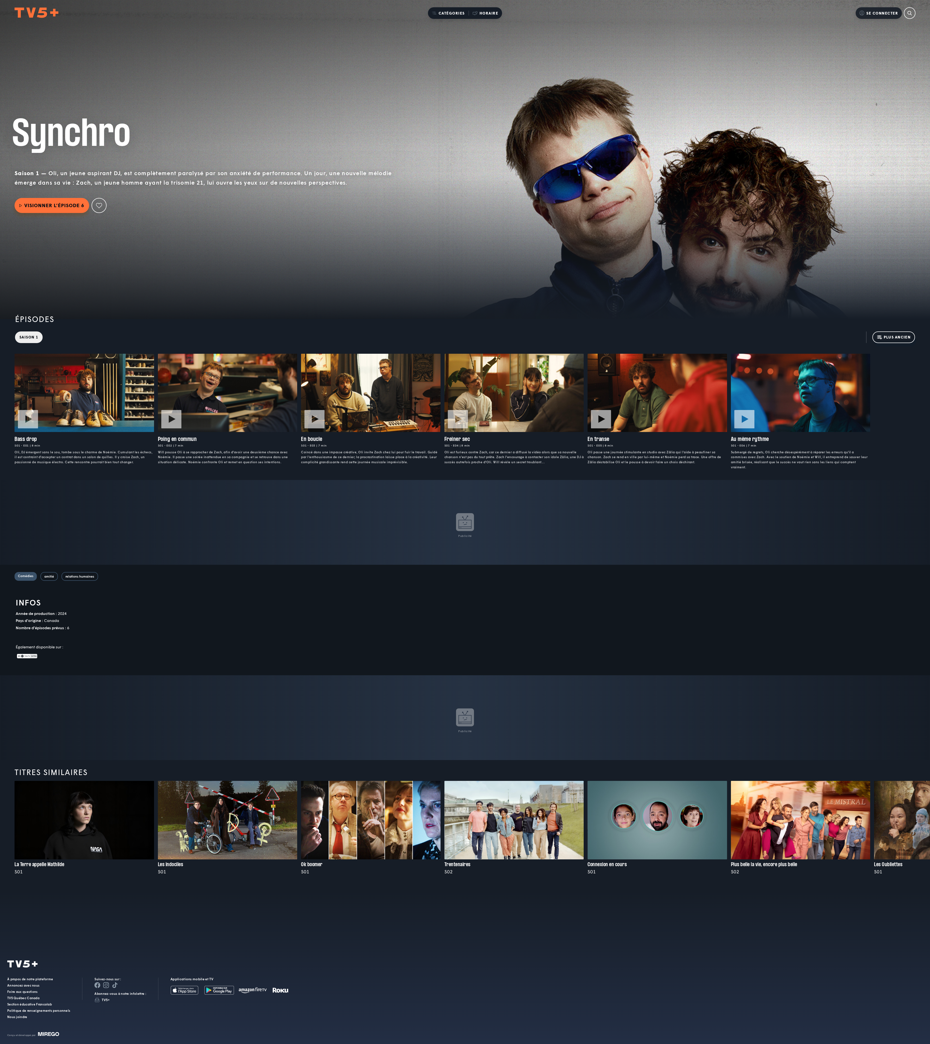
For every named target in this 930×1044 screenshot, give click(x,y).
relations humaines (79, 576)
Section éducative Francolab (29, 1004)
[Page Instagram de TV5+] (106, 985)
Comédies (25, 576)
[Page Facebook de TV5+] (97, 985)
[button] (448, 13)
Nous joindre (17, 1017)
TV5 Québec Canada (23, 998)
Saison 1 (28, 337)
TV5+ (106, 1000)
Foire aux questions (22, 992)
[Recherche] (909, 13)
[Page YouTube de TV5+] (115, 985)
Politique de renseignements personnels (38, 1011)
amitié (49, 576)
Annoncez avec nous (23, 985)
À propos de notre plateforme (30, 979)
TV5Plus (36, 13)
